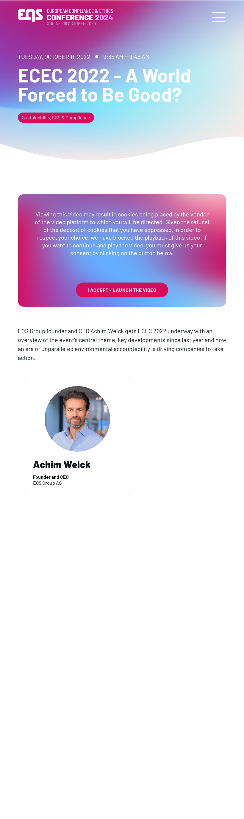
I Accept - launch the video (122, 290)
